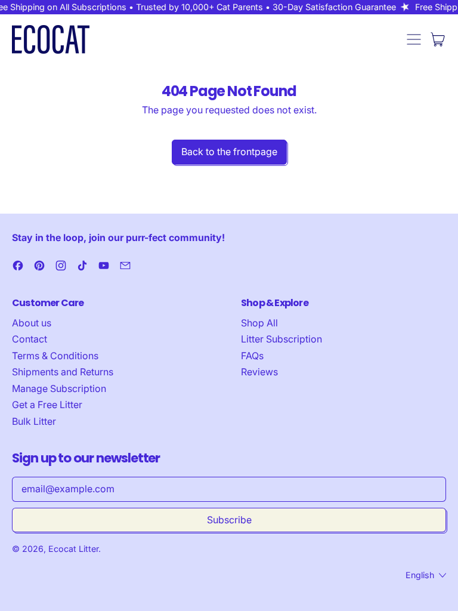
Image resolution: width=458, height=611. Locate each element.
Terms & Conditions (55, 356)
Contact (29, 339)
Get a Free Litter (47, 405)
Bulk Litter (34, 421)
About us (31, 323)
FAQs (252, 356)
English (420, 575)
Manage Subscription (59, 388)
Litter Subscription (281, 339)
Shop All (259, 323)
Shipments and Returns (62, 372)
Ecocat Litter (73, 549)
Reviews (259, 372)
